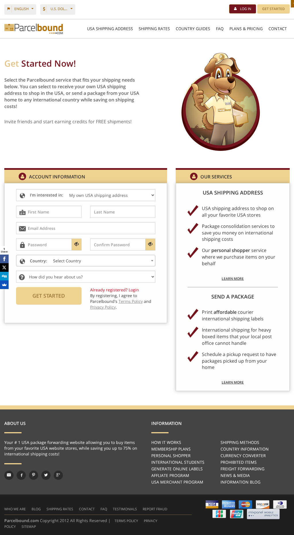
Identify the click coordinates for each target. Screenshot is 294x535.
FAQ (220, 28)
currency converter (243, 455)
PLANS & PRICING (246, 28)
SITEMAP (29, 526)
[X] (4, 267)
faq (103, 509)
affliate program (170, 475)
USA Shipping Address (110, 28)
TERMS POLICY (126, 520)
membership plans (171, 449)
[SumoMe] (4, 284)
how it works (166, 442)
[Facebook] (4, 259)
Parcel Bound (33, 28)
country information (244, 449)
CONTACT (277, 28)
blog (36, 509)
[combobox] (85, 260)
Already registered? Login (114, 289)
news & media (235, 475)
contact (87, 509)
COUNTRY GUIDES (193, 28)
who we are (15, 509)
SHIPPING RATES (154, 28)
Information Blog (240, 482)
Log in (245, 8)
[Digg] (4, 276)
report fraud (155, 509)
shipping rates (60, 509)
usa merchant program (177, 482)
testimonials (125, 509)
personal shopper (171, 455)
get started (273, 8)
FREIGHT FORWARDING (242, 469)
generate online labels (177, 469)
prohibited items (238, 462)
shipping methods (239, 442)
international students (177, 462)
